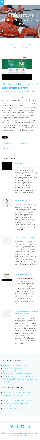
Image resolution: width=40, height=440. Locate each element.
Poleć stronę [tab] (7, 143)
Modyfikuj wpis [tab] (8, 148)
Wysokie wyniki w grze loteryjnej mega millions (19, 374)
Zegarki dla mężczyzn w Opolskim (14, 408)
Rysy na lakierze (20, 163)
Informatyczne (23, 45)
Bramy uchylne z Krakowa (12, 368)
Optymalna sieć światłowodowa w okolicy (17, 400)
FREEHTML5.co (23, 435)
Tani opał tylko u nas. (21, 200)
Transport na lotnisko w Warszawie (15, 365)
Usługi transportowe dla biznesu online (16, 392)
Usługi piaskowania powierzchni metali (16, 406)
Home (4, 45)
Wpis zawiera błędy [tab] (22, 143)
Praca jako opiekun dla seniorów (25, 237)
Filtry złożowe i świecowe (23, 274)
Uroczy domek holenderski (12, 371)
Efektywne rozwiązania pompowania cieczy (18, 403)
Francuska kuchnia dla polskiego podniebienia (18, 376)
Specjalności (12, 45)
